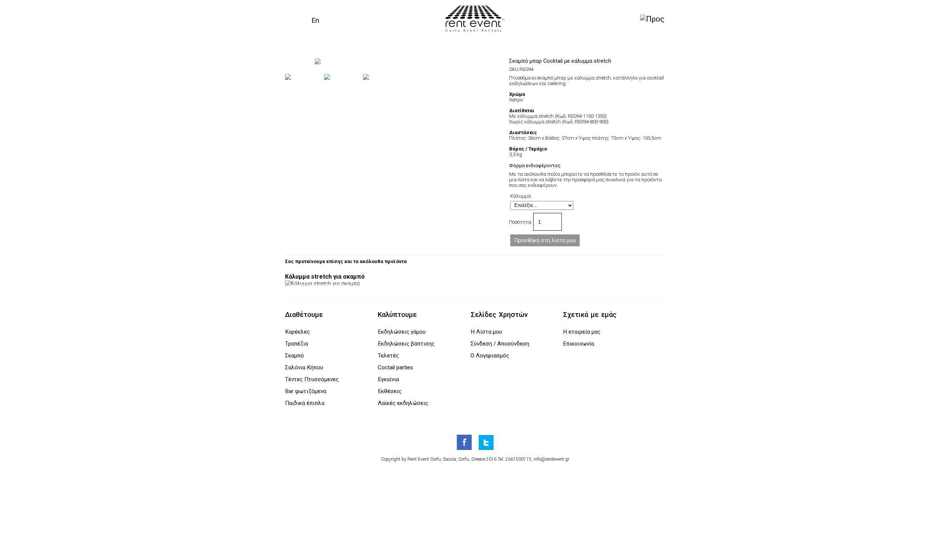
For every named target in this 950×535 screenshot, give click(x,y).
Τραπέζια (296, 343)
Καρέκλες (297, 331)
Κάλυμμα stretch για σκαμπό (325, 276)
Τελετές (388, 355)
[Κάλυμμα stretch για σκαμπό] (322, 283)
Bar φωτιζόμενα (305, 391)
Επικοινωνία (578, 343)
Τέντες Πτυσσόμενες (312, 379)
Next (505, 61)
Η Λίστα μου (486, 331)
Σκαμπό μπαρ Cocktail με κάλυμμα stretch (560, 61)
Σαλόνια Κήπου (304, 367)
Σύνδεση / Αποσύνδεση (500, 343)
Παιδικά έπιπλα (304, 403)
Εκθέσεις (390, 391)
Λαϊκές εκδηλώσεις (403, 403)
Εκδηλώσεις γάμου (402, 331)
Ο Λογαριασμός (490, 355)
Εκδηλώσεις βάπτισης (406, 343)
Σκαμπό (294, 355)
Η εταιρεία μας (581, 331)
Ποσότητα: (521, 222)
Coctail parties (395, 367)
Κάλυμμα (520, 196)
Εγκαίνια (388, 379)
